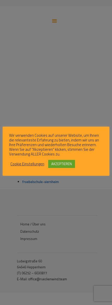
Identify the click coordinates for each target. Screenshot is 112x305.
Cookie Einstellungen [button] (27, 164)
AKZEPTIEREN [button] (61, 163)
